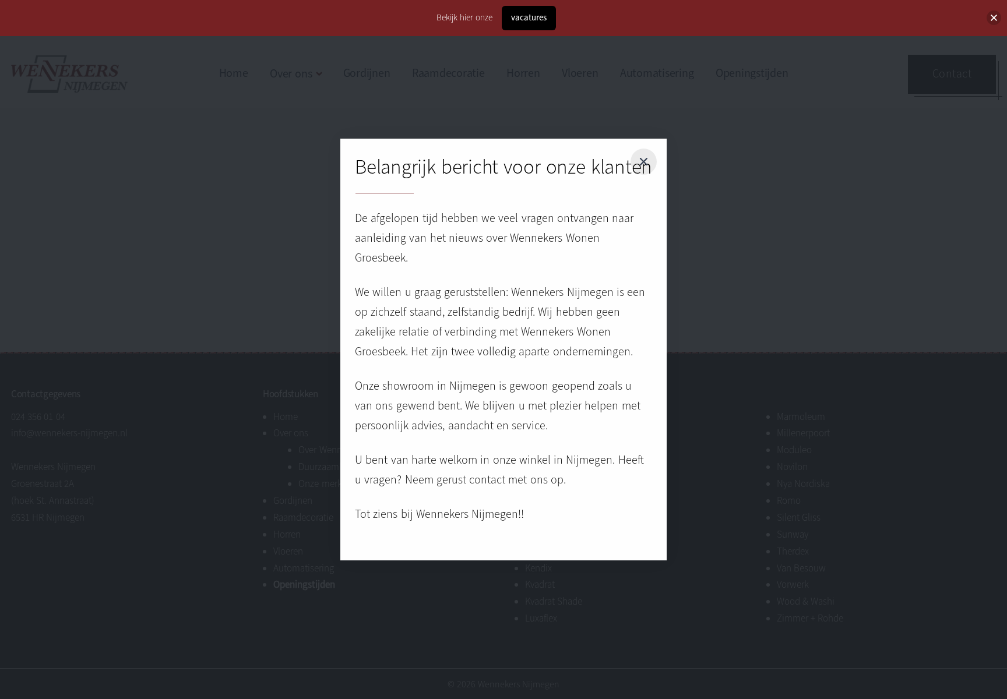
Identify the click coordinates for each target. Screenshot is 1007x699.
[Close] (643, 161)
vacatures (529, 17)
